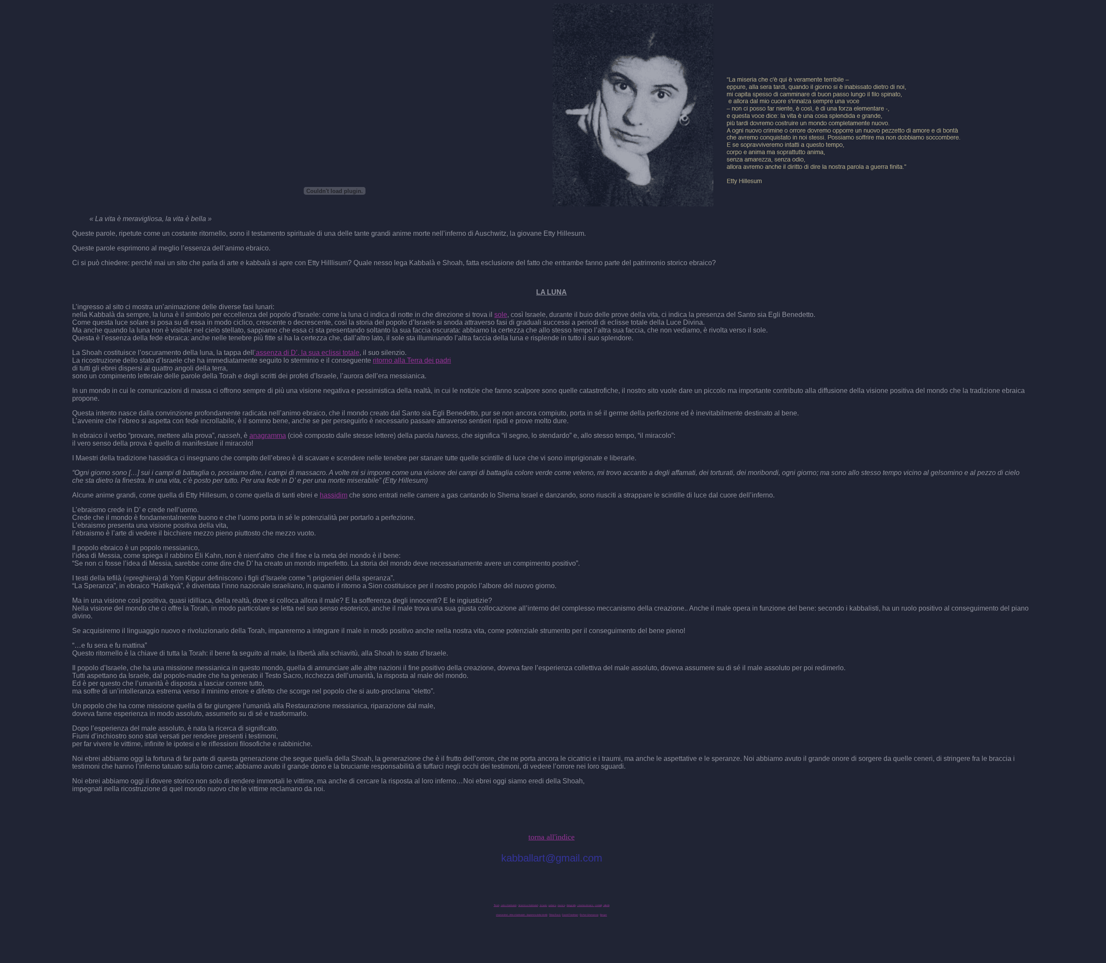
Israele (543, 905)
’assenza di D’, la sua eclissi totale (306, 352)
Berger (603, 914)
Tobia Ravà (555, 914)
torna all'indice (551, 837)
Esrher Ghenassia (589, 914)
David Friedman (570, 914)
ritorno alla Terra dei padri (412, 360)
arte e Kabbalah (509, 905)
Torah (496, 905)
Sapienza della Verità (537, 914)
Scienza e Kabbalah (528, 905)
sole (500, 314)
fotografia (571, 905)
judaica (552, 905)
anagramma (267, 435)
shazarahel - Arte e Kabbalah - (511, 914)
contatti (598, 905)
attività (606, 905)
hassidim (333, 495)
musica (561, 905)
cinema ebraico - (585, 905)
